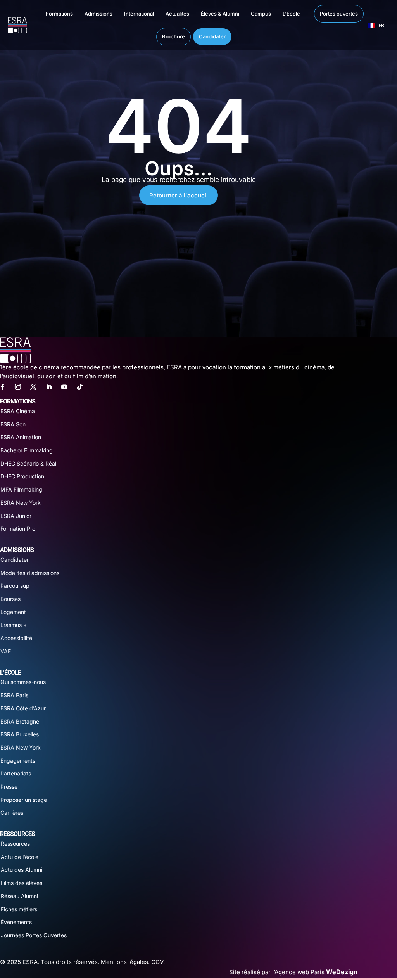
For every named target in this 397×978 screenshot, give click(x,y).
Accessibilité (16, 638)
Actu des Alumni (21, 869)
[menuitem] (51, 13)
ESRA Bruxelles (19, 734)
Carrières (11, 812)
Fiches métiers (19, 909)
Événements (16, 922)
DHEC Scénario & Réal (28, 463)
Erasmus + (13, 624)
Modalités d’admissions (29, 572)
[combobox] (376, 25)
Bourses (10, 598)
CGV (157, 962)
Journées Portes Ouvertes (34, 935)
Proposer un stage (23, 799)
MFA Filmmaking (21, 489)
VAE (5, 651)
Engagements (17, 760)
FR (381, 25)
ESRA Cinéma (17, 411)
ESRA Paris (14, 695)
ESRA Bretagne (19, 721)
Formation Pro (17, 528)
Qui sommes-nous (23, 682)
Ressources (15, 843)
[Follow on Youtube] (64, 387)
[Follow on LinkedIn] (49, 387)
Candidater (14, 559)
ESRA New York (20, 502)
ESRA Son (13, 424)
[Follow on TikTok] (80, 387)
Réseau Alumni (19, 896)
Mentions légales (124, 962)
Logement (13, 612)
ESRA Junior (15, 515)
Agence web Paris (315, 972)
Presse (8, 786)
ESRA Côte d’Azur (23, 708)
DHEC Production (22, 476)
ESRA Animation (20, 437)
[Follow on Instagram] (18, 387)
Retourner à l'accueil (178, 195)
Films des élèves (21, 882)
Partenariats (15, 773)
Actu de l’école (19, 856)
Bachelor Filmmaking (26, 450)
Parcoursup (14, 585)
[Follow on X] (33, 387)
